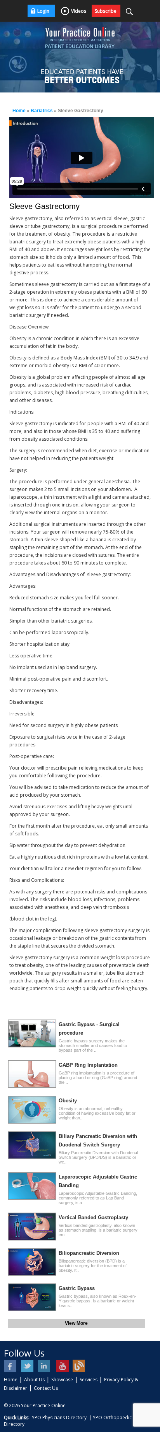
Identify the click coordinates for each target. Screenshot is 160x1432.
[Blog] (79, 1366)
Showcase (62, 1379)
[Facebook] (10, 1366)
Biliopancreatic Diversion (89, 1253)
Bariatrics (42, 110)
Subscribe (106, 11)
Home (19, 110)
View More (76, 1323)
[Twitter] (28, 1366)
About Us (34, 1379)
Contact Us (46, 1388)
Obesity (68, 1101)
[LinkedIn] (45, 1366)
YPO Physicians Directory (59, 1417)
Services (88, 1379)
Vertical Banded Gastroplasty (93, 1217)
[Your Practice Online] (80, 31)
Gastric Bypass (77, 1288)
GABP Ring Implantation (88, 1065)
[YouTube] (62, 1366)
